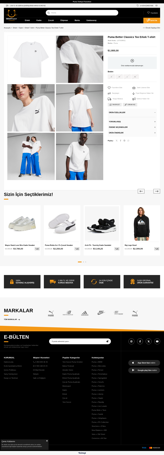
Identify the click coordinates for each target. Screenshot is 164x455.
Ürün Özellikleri (117, 112)
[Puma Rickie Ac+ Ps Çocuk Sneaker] (62, 223)
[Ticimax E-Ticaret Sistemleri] (82, 453)
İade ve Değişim (39, 378)
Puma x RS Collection (100, 422)
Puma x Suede (97, 414)
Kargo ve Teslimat (11, 378)
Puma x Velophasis (99, 418)
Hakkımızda (8, 362)
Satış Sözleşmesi (10, 374)
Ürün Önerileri (116, 133)
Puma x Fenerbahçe (99, 374)
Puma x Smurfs (98, 382)
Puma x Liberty (97, 394)
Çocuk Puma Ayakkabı (71, 382)
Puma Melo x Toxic (99, 410)
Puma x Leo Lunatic (99, 406)
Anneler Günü (67, 370)
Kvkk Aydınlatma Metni (13, 366)
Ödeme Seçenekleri (118, 127)
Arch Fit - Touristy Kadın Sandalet (98, 245)
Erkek (27, 20)
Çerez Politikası (10, 370)
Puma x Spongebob (99, 378)
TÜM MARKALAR (10, 319)
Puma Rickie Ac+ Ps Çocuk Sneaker (59, 245)
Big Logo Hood (131, 245)
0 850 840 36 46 (41, 362)
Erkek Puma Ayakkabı (71, 378)
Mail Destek (40, 370)
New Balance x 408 (99, 430)
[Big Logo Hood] (142, 223)
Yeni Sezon (66, 402)
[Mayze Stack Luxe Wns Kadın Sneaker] (22, 223)
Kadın (39, 20)
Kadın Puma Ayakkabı (71, 374)
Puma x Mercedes (99, 366)
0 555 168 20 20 (41, 366)
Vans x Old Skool (98, 434)
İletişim (36, 374)
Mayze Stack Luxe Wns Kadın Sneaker (20, 245)
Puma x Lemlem (98, 390)
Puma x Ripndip (98, 402)
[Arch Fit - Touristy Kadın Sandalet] (102, 223)
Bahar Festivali (68, 366)
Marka (77, 20)
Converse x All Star (99, 438)
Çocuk (51, 20)
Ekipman (64, 20)
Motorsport (66, 386)
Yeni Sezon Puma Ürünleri (72, 362)
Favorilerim (154, 13)
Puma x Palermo (98, 386)
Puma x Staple (97, 398)
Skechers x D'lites (99, 426)
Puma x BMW (97, 362)
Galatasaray (91, 20)
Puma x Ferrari (97, 370)
